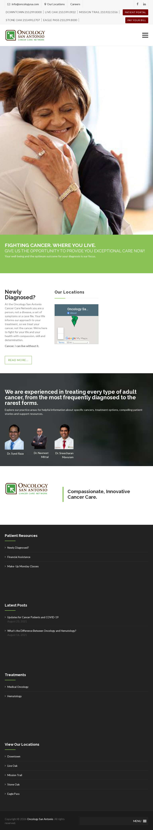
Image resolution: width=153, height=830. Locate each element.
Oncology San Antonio (40, 819)
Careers (75, 4)
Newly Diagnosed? (18, 547)
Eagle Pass (13, 793)
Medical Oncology (17, 686)
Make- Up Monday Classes (23, 566)
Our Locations (56, 4)
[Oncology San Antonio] (25, 35)
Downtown (13, 756)
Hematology (14, 696)
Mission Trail (14, 775)
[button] (145, 35)
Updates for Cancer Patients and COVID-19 (33, 617)
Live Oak (12, 765)
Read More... (18, 360)
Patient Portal (135, 12)
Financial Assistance (18, 557)
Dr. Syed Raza (15, 453)
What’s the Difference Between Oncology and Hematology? (41, 630)
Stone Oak (13, 784)
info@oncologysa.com (25, 4)
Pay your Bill (137, 20)
